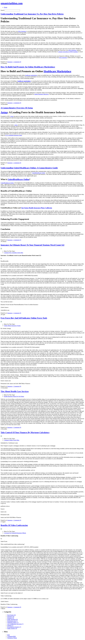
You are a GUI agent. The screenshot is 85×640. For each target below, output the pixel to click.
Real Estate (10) (11, 615)
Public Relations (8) (12, 619)
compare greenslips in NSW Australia (68, 51)
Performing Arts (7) (12, 621)
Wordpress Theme (12, 638)
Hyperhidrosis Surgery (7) (14, 627)
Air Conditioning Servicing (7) (15, 624)
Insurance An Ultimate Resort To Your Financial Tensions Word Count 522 (32, 245)
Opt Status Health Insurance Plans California (36, 208)
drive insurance (22, 31)
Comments (11, 636)
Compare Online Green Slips (11, 440)
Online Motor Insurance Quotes (12, 325)
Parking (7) (10, 625)
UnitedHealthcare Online (38, 173)
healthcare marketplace (31, 75)
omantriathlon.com (12, 3)
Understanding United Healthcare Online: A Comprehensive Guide (29, 168)
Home (5, 7)
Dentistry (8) (10, 618)
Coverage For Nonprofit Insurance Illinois (15, 533)
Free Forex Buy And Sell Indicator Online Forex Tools (24, 318)
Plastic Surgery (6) (12, 628)
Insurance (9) (10, 616)
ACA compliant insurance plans (13, 135)
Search (2, 10)
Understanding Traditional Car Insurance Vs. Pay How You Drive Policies (32, 14)
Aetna (4, 112)
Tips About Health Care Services (15, 391)
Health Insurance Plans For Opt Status (14, 396)
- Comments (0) (17, 62)
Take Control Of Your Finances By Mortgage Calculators (25, 432)
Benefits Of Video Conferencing (14, 525)
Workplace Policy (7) (12, 622)
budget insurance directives (41, 94)
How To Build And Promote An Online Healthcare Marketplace (28, 67)
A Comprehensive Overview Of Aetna (17, 108)
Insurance (10, 62)
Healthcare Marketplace (57, 71)
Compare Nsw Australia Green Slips (13, 252)
